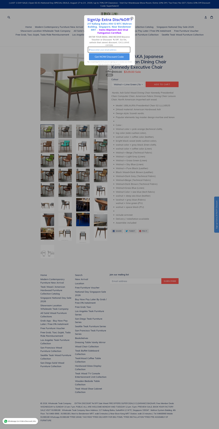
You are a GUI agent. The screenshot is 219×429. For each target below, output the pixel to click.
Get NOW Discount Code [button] (109, 56)
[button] (131, 18)
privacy (109, 75)
